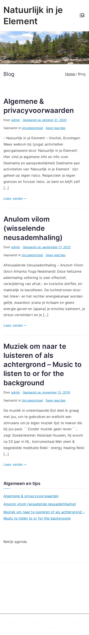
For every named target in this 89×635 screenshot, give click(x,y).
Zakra (37, 627)
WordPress (54, 627)
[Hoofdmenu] (82, 15)
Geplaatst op (45, 120)
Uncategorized (32, 128)
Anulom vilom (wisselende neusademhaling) (33, 228)
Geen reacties (55, 128)
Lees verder (13, 198)
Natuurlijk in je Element (47, 622)
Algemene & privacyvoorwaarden (31, 496)
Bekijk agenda (15, 541)
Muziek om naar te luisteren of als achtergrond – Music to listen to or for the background (42, 364)
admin (15, 120)
